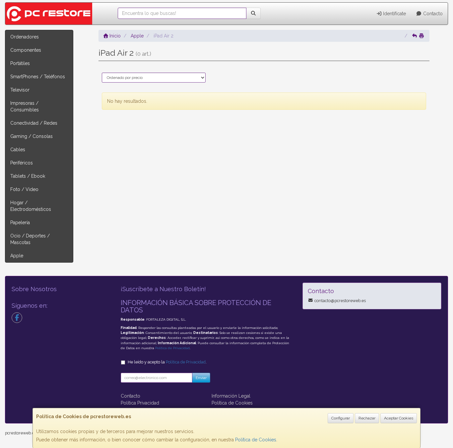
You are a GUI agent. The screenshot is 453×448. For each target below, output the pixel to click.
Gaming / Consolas (31, 136)
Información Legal (231, 396)
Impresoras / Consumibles (24, 106)
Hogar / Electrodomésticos (30, 206)
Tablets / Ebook (27, 176)
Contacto (432, 13)
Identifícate (394, 13)
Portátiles (20, 63)
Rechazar (366, 418)
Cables (17, 149)
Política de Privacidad (172, 348)
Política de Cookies (255, 439)
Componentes (25, 50)
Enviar (201, 377)
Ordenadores (24, 36)
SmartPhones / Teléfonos (37, 76)
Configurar (340, 418)
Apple (16, 255)
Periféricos (21, 162)
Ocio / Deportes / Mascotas (30, 239)
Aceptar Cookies (398, 418)
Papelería (20, 222)
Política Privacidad (140, 403)
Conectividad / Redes (33, 123)
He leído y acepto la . (167, 361)
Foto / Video (24, 189)
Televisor (20, 90)
